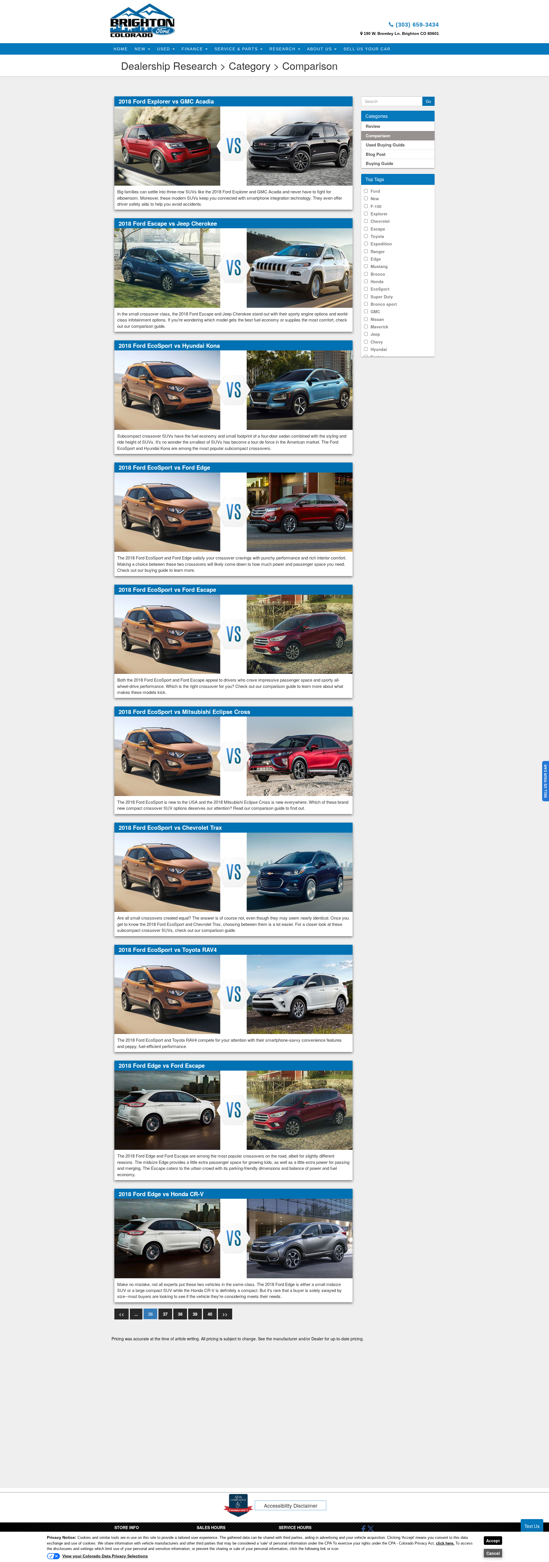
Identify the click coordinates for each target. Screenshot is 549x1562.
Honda (377, 281)
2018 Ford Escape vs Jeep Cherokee (168, 223)
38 (180, 1314)
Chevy (377, 342)
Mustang (379, 266)
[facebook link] (363, 1530)
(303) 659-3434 (416, 24)
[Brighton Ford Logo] (142, 20)
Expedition (381, 244)
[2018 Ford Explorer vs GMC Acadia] (233, 145)
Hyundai (379, 349)
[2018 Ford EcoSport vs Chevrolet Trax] (233, 872)
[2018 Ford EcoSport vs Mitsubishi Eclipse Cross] (233, 756)
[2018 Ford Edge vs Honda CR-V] (233, 1238)
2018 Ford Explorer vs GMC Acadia (166, 101)
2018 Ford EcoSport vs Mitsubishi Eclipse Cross (184, 711)
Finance (193, 49)
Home (121, 49)
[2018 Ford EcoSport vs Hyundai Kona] (233, 389)
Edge (376, 259)
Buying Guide (379, 163)
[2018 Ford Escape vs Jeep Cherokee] (233, 267)
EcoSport (380, 289)
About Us (320, 49)
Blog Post (375, 154)
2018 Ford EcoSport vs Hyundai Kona (169, 345)
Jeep (375, 334)
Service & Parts (237, 49)
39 (195, 1314)
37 (165, 1314)
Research (283, 49)
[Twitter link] (370, 1530)
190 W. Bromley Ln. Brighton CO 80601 (401, 33)
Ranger (378, 251)
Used (164, 49)
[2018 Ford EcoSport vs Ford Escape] (233, 634)
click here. (445, 1543)
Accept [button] (493, 1540)
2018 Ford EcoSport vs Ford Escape (167, 589)
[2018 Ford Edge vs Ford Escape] (233, 1110)
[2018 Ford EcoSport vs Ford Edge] (233, 512)
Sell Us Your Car (367, 49)
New (141, 49)
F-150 (376, 206)
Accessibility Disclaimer (290, 1505)
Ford (375, 191)
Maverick (379, 327)
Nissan (377, 319)
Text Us (532, 1526)
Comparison (378, 135)
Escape (378, 229)
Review (373, 126)
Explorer (379, 214)
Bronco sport (384, 304)
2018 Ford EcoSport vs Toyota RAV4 (168, 949)
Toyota (377, 236)
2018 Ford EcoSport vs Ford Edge (164, 467)
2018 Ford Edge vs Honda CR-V (161, 1194)
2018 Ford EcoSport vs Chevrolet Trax (170, 827)
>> (225, 1314)
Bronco (378, 274)
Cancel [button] (493, 1553)
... (136, 1314)
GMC (375, 311)
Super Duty (382, 296)
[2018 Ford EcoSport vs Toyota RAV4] (233, 994)
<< (121, 1314)
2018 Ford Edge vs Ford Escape (162, 1065)
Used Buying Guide (385, 145)
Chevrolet (380, 221)
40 (210, 1314)
